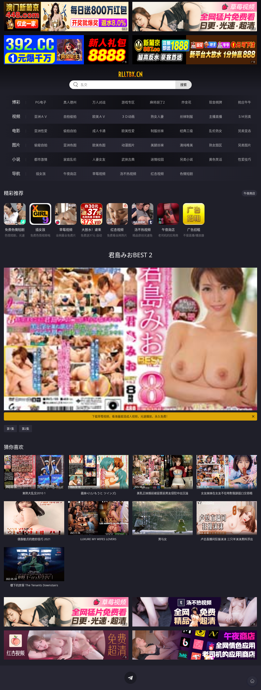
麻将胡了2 (157, 102)
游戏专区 (128, 102)
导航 (16, 173)
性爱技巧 (244, 159)
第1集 (10, 429)
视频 (16, 116)
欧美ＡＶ (98, 116)
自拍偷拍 (69, 116)
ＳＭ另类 (244, 116)
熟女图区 (215, 145)
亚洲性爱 (40, 131)
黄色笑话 (215, 159)
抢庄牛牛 (244, 102)
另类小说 (186, 159)
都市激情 (40, 159)
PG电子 (40, 102)
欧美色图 (98, 145)
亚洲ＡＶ (40, 116)
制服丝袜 (157, 131)
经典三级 (186, 131)
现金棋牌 (215, 102)
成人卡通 (98, 131)
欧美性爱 (128, 131)
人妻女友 (98, 159)
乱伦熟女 (215, 131)
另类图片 (244, 145)
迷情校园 (157, 159)
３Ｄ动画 (128, 116)
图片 (16, 145)
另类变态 (244, 131)
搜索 (183, 84)
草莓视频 (98, 173)
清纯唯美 (186, 145)
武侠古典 (128, 159)
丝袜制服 (186, 116)
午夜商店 (69, 173)
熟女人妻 (157, 116)
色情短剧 (186, 173)
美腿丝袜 (157, 145)
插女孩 (41, 173)
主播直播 (215, 116)
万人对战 (98, 102)
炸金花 (186, 102)
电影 (16, 131)
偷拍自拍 (69, 131)
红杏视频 (157, 173)
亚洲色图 (69, 145)
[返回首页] (252, 681)
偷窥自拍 (40, 145)
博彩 (16, 102)
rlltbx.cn (130, 74)
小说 (16, 159)
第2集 (25, 429)
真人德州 (69, 102)
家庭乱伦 (69, 159)
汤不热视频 (128, 173)
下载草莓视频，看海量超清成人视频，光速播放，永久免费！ (130, 416)
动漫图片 (128, 145)
